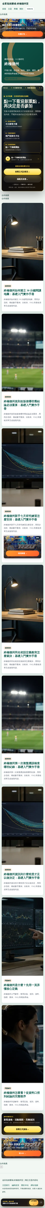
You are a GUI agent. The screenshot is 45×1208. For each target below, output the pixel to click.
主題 (10, 9)
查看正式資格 (22, 1129)
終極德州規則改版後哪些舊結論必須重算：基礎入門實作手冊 (22, 405)
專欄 (16, 9)
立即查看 (34, 1202)
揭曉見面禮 (22, 179)
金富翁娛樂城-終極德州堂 (15, 3)
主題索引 (6, 1185)
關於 (21, 9)
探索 (4, 9)
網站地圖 (34, 1185)
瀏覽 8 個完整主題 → (12, 79)
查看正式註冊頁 (22, 172)
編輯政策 (15, 1185)
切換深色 (30, 9)
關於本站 (25, 1185)
